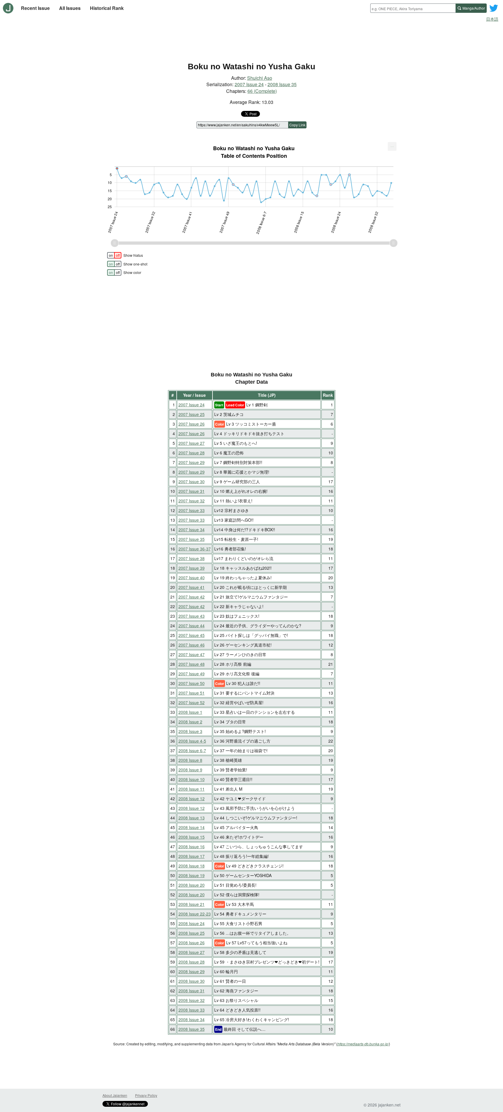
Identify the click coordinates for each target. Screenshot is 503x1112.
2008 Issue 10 (191, 779)
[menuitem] (392, 146)
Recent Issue (35, 8)
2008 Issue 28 (191, 962)
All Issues (70, 8)
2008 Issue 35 (282, 84)
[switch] (114, 255)
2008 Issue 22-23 (194, 914)
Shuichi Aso (259, 78)
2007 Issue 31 (191, 491)
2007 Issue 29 (191, 462)
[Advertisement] (251, 40)
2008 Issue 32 (191, 1000)
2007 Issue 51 (191, 693)
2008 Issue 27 (191, 952)
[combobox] (413, 8)
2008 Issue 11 (191, 789)
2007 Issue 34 (191, 529)
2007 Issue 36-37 (194, 549)
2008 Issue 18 (191, 866)
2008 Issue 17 (191, 856)
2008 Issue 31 (191, 991)
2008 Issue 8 (190, 760)
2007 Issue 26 (191, 424)
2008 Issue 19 (191, 875)
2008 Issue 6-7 (192, 750)
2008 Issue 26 (191, 942)
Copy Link (297, 124)
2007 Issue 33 (191, 510)
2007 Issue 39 (191, 568)
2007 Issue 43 (191, 616)
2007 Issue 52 (191, 702)
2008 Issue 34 (191, 1019)
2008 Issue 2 (190, 722)
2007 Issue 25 (191, 414)
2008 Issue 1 (190, 712)
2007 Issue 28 (191, 453)
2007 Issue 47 (191, 654)
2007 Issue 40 (191, 577)
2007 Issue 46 (191, 645)
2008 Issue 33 (191, 1010)
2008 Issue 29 (191, 971)
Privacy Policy (146, 1095)
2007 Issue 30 (191, 481)
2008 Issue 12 (191, 798)
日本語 (492, 19)
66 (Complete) (262, 91)
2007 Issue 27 (191, 443)
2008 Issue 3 (190, 731)
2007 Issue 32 (191, 501)
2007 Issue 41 (191, 587)
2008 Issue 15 (191, 837)
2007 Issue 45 (191, 635)
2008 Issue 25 (191, 933)
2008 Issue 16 (191, 846)
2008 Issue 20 (191, 885)
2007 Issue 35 (191, 539)
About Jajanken (114, 1095)
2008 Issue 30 (191, 981)
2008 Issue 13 (191, 818)
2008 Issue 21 (191, 904)
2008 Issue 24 (191, 923)
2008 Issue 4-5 (192, 741)
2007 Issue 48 (191, 664)
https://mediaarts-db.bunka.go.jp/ (363, 1043)
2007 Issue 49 (191, 674)
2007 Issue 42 (191, 597)
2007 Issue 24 (249, 84)
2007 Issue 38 (191, 558)
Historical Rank (107, 8)
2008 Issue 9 (190, 770)
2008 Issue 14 (191, 827)
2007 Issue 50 (191, 683)
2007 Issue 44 (191, 625)
